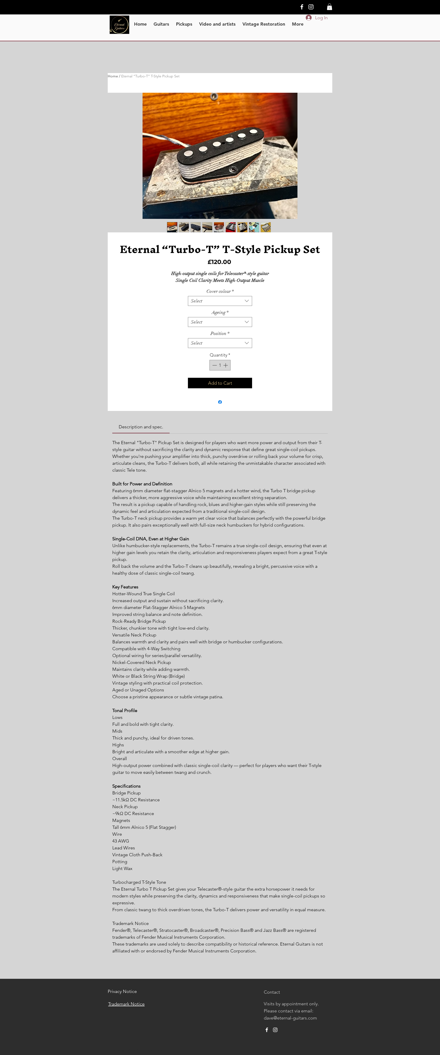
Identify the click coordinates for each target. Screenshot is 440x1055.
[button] (329, 6)
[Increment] (226, 365)
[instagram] (311, 6)
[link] (141, 427)
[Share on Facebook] (220, 402)
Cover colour (220, 291)
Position (220, 333)
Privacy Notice (122, 991)
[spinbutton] (220, 365)
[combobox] (220, 301)
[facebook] (301, 6)
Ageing (220, 312)
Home (113, 76)
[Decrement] (214, 365)
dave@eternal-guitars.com (290, 1018)
